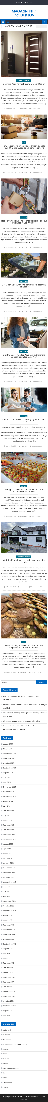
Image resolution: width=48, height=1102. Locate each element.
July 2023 (6, 815)
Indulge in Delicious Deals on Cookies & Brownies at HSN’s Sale (24, 491)
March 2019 (7, 920)
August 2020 (8, 915)
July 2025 (6, 777)
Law (23, 142)
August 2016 (8, 1010)
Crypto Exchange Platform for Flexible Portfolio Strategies (21, 698)
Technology (8, 1082)
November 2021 (9, 873)
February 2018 (8, 963)
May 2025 (7, 782)
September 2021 (9, 882)
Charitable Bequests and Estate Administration (21, 721)
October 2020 (8, 906)
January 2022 (8, 863)
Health (5, 1063)
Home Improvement (23, 80)
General (23, 486)
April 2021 (6, 896)
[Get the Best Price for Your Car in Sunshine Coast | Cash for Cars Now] (24, 332)
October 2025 (8, 763)
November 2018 (9, 934)
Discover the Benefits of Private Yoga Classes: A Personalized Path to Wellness (21, 728)
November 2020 (9, 901)
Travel (5, 1087)
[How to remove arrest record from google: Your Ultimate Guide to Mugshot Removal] (24, 127)
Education (7, 1039)
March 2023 (7, 820)
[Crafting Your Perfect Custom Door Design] (24, 54)
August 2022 (8, 844)
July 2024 (7, 806)
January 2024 (8, 811)
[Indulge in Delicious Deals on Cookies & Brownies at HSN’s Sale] (24, 467)
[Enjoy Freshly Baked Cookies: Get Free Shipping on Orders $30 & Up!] (24, 615)
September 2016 (9, 1006)
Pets (5, 1078)
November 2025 (9, 758)
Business (24, 217)
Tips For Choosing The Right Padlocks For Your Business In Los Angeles (24, 222)
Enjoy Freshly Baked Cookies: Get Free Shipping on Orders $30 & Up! (24, 647)
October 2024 (8, 792)
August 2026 (8, 744)
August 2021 (7, 887)
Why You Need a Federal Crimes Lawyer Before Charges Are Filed (25, 706)
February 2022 (8, 858)
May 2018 (6, 953)
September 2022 (9, 839)
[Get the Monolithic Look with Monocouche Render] (24, 537)
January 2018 (8, 968)
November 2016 (9, 996)
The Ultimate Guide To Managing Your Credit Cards (24, 420)
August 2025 (8, 773)
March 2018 (7, 958)
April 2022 (7, 849)
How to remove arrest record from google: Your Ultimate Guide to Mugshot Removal (24, 147)
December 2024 (9, 787)
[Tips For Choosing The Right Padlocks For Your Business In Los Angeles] (24, 196)
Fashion (6, 1049)
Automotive (24, 281)
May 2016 (6, 1015)
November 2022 (9, 834)
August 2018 (8, 949)
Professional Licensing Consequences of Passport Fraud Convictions (25, 714)
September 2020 (9, 911)
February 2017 (8, 982)
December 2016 (9, 991)
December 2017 (9, 972)
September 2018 (9, 944)
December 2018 (9, 930)
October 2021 (8, 877)
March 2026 (7, 749)
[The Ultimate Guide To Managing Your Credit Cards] (24, 400)
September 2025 (9, 768)
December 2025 (9, 754)
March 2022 (7, 853)
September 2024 (9, 796)
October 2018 (8, 939)
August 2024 (8, 801)
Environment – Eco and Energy (15, 1044)
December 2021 (9, 868)
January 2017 (8, 987)
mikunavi (23, 109)
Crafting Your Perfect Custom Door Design (24, 84)
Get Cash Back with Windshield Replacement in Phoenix (24, 286)
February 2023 (8, 825)
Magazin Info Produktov (24, 13)
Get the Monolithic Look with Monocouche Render (24, 561)
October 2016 (8, 1001)
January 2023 (8, 830)
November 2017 (9, 977)
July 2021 (6, 892)
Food (23, 642)
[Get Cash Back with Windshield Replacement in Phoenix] (24, 265)
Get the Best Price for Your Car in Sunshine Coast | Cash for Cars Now (24, 356)
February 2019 (8, 925)
